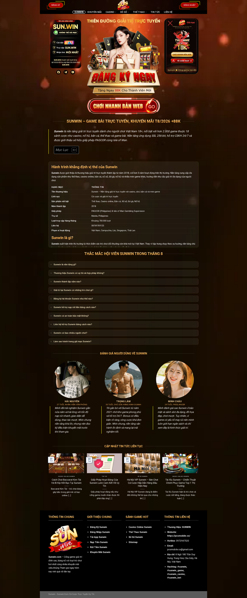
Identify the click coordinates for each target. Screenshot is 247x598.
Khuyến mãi (94, 12)
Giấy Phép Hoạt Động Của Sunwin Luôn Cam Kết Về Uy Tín (104, 482)
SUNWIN (186, 527)
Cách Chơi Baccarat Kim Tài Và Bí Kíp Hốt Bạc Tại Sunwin (66, 481)
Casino (110, 12)
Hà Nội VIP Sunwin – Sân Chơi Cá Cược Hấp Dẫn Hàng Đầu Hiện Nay (142, 482)
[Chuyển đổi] (51, 264)
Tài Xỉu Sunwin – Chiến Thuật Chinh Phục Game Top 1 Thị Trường (180, 482)
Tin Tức (155, 12)
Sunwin (78, 12)
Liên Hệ (168, 12)
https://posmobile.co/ (178, 535)
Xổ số (123, 12)
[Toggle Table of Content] (72, 150)
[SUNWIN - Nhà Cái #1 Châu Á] (123, 5)
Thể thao (139, 12)
